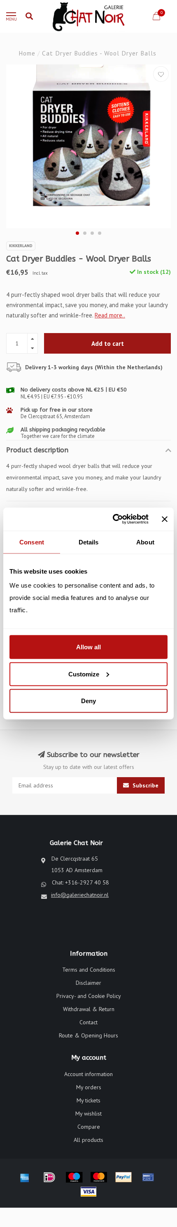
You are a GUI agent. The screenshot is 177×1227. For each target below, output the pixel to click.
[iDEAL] (49, 1177)
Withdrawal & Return (88, 1009)
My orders (88, 1087)
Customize (83, 673)
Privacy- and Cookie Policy (88, 996)
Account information (88, 1074)
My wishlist (88, 1113)
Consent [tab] (31, 541)
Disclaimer (88, 982)
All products (88, 1140)
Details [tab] (89, 541)
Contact (88, 1022)
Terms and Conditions (88, 969)
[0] (156, 17)
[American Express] (24, 1177)
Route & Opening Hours (88, 1035)
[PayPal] (123, 1177)
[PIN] (148, 1177)
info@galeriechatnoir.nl (80, 894)
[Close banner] (165, 519)
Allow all (88, 647)
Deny (88, 700)
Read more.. (110, 315)
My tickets (88, 1100)
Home (27, 53)
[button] (77, 233)
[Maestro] (74, 1177)
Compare (88, 1126)
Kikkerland (21, 245)
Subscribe (144, 785)
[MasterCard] (98, 1177)
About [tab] (145, 541)
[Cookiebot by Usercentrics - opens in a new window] (113, 519)
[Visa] (88, 1191)
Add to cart (107, 343)
